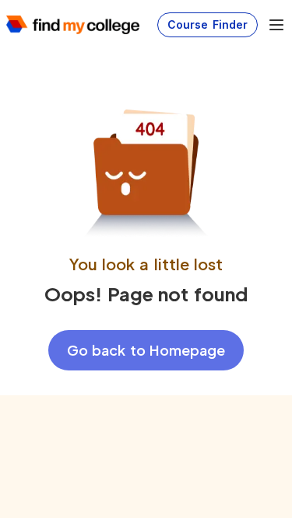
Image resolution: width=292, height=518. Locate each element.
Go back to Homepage (146, 350)
